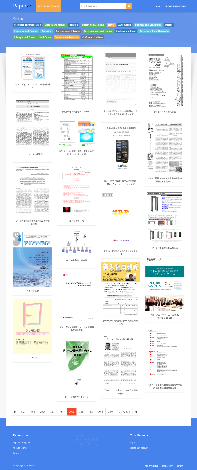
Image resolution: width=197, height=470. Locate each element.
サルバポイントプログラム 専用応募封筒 (32, 86)
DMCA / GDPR (167, 466)
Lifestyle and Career (24, 37)
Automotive (124, 24)
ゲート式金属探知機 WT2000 (165, 248)
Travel (111, 24)
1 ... (23, 411)
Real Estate (45, 37)
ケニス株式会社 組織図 (76, 260)
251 (32, 411)
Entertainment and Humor (98, 31)
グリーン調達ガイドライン (77, 396)
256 (81, 411)
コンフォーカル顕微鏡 (33, 154)
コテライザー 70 (76, 220)
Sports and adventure (66, 37)
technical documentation (27, 24)
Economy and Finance (26, 31)
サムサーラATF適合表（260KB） (76, 111)
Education (47, 31)
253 (52, 411)
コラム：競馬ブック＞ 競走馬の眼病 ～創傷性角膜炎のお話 (164, 180)
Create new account (139, 447)
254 (62, 411)
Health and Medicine (93, 24)
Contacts (17, 453)
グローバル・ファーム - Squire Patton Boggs (164, 316)
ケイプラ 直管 (32, 290)
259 (110, 411)
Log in (133, 442)
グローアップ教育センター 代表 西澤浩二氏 (120, 322)
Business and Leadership (148, 24)
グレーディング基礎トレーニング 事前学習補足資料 (76, 329)
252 (42, 411)
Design (168, 24)
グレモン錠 (33, 357)
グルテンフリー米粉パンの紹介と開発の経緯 (121, 392)
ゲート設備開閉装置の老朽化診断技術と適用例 (33, 222)
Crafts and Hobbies (92, 37)
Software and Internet (68, 31)
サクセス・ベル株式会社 (165, 111)
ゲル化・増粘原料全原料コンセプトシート (121, 252)
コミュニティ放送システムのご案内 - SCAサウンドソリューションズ (120, 182)
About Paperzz (19, 447)
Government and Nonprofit (154, 31)
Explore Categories (21, 442)
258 (100, 411)
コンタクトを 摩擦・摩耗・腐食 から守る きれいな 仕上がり (76, 152)
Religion (73, 24)
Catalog (18, 18)
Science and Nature (55, 24)
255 (71, 411)
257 (91, 411)
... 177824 (124, 411)
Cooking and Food (126, 31)
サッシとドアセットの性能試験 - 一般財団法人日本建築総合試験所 (120, 113)
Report (180, 466)
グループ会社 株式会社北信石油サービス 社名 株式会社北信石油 (164, 386)
